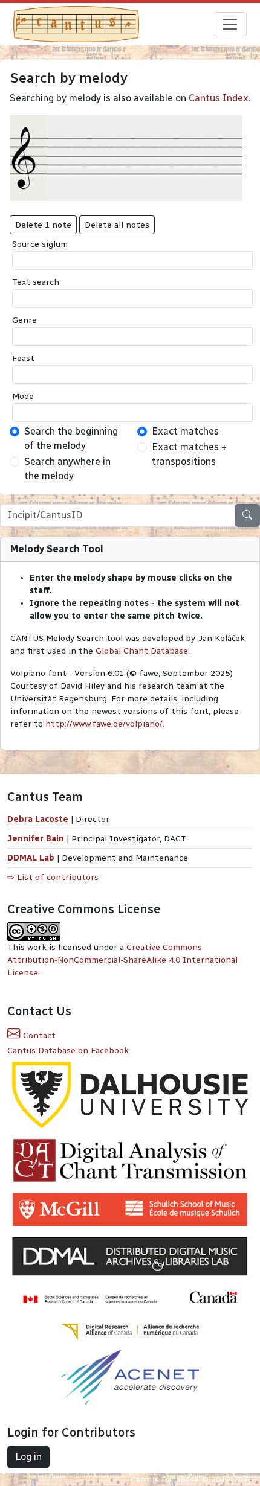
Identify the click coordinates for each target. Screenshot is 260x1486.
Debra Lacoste (37, 819)
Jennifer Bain (37, 839)
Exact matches (185, 431)
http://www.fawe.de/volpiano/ (104, 724)
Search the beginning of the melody (71, 438)
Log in (28, 1456)
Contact (38, 1035)
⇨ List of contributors (53, 877)
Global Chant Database (142, 651)
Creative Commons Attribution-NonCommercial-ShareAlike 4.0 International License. (122, 960)
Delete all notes (117, 225)
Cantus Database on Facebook (68, 1050)
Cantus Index (219, 98)
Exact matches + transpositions (189, 454)
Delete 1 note (43, 225)
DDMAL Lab (30, 858)
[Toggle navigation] (230, 24)
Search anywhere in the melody (67, 469)
